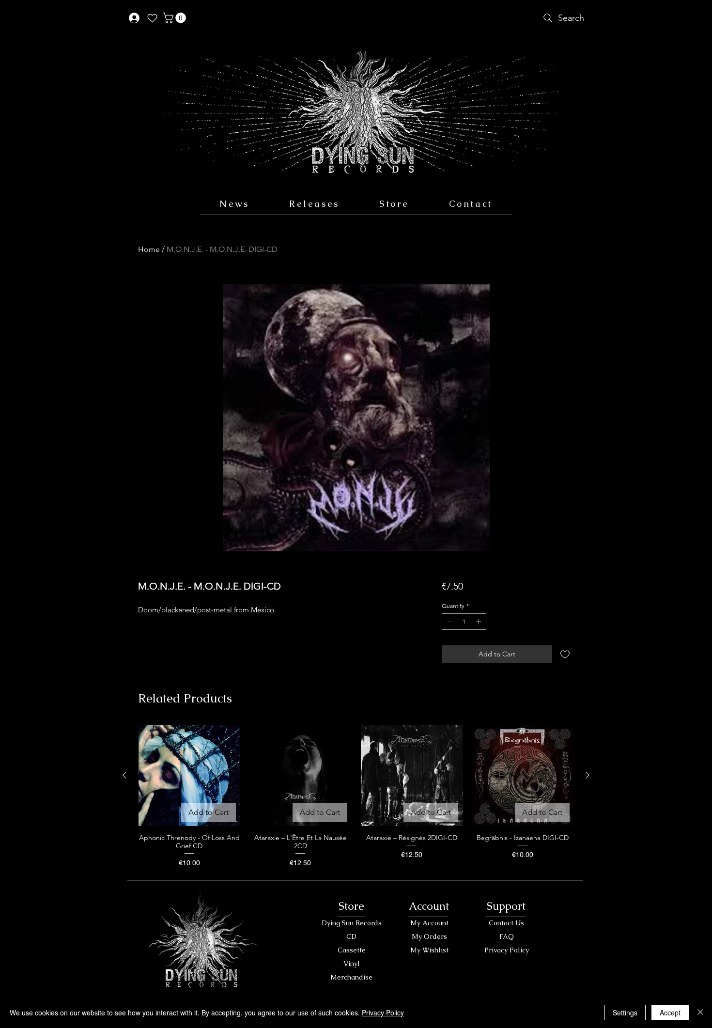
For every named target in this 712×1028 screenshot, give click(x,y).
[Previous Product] (124, 775)
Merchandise (351, 977)
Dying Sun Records (352, 923)
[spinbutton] (464, 621)
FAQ (506, 936)
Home (149, 249)
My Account (429, 923)
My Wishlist (429, 950)
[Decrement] (448, 621)
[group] (356, 796)
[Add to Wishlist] (565, 654)
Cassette (352, 950)
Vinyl (351, 963)
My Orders (429, 936)
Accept (670, 1012)
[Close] (700, 1012)
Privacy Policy (506, 950)
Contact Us (506, 923)
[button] (175, 18)
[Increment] (479, 621)
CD (351, 936)
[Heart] (152, 18)
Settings (625, 1012)
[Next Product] (587, 775)
